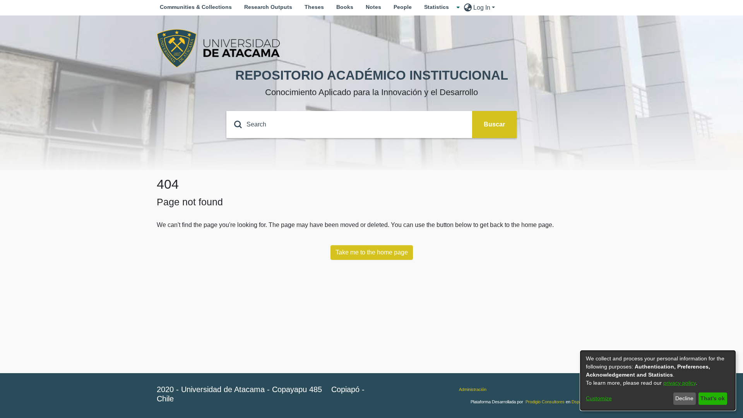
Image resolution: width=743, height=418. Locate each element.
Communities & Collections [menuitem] (196, 7)
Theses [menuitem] (314, 7)
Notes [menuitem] (373, 7)
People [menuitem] (403, 7)
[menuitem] (439, 7)
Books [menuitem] (344, 7)
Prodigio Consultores (545, 401)
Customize (599, 398)
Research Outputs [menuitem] (268, 7)
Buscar (494, 124)
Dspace (579, 401)
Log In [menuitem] (481, 7)
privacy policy (679, 383)
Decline (684, 398)
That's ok (712, 398)
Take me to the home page (372, 252)
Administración (472, 389)
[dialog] (657, 380)
